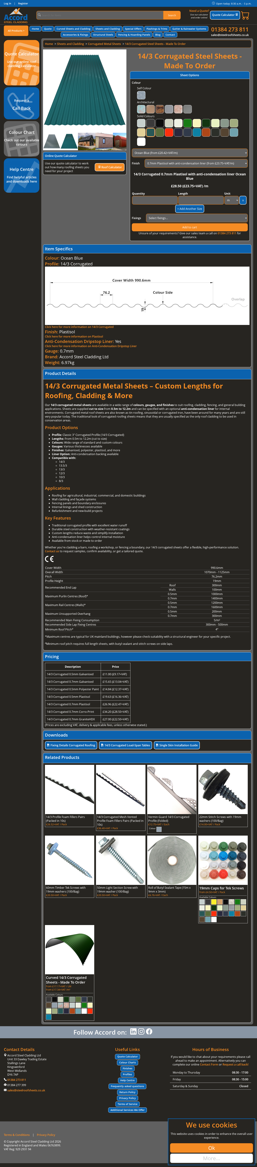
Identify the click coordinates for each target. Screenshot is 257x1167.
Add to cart (189, 227)
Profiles (127, 1074)
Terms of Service (127, 1104)
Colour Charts (127, 1062)
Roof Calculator (111, 167)
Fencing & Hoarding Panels (134, 34)
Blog (157, 34)
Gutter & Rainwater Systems (189, 28)
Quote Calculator (223, 15)
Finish (136, 163)
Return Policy (127, 1092)
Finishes (127, 1068)
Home (35, 28)
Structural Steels (103, 34)
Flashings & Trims (157, 28)
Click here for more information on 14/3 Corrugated (79, 327)
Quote (48, 28)
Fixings (136, 218)
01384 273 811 (230, 29)
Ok (211, 1147)
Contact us (52, 551)
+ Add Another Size (189, 209)
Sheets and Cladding (107, 28)
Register (23, 3)
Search (172, 15)
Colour (136, 83)
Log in (7, 3)
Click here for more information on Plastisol (74, 336)
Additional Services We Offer (127, 1110)
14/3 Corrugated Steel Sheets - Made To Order (155, 44)
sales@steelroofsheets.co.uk (230, 35)
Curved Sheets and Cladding (73, 28)
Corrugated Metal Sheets (104, 44)
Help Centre (127, 1080)
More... (211, 1158)
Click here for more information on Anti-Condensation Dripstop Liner (91, 346)
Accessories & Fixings (75, 34)
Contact (170, 34)
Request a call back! (235, 1064)
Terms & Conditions (17, 1135)
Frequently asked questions (127, 1086)
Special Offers (133, 28)
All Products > (16, 30)
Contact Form (209, 1064)
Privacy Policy (127, 1098)
